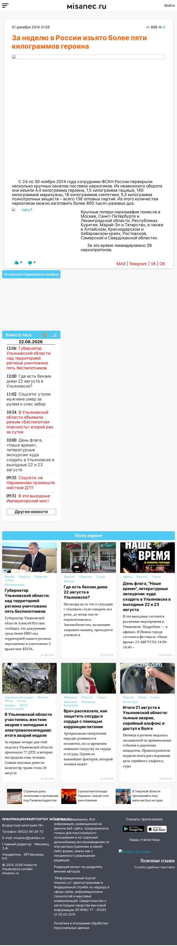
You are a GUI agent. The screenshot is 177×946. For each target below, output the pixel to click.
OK (162, 263)
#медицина (71, 705)
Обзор (9, 700)
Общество (40, 576)
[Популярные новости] (53, 335)
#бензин (69, 581)
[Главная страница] (86, 5)
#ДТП (23, 705)
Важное (10, 576)
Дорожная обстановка (19, 697)
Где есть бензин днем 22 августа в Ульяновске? (85, 592)
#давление (70, 702)
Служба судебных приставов (154, 867)
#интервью (88, 702)
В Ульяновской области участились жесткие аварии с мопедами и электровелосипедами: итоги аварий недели (28, 725)
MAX (121, 263)
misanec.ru (10, 873)
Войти (169, 5)
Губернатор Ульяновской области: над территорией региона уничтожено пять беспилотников (27, 601)
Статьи (9, 580)
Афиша (127, 576)
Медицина (70, 697)
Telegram (138, 263)
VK (153, 263)
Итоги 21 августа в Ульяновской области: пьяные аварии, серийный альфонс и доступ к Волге (145, 718)
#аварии (10, 705)
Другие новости (31, 511)
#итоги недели (14, 708)
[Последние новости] (44, 335)
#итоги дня (130, 702)
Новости (24, 576)
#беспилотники (15, 584)
